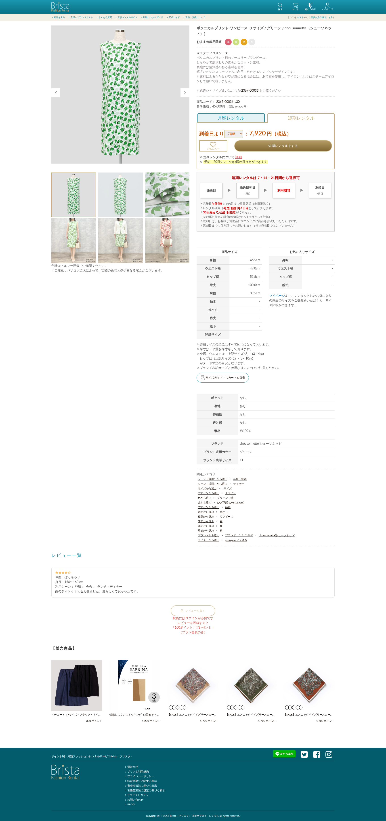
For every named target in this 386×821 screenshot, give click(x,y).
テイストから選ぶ (208, 540)
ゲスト (300, 17)
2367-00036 (249, 90)
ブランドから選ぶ (208, 535)
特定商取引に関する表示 (142, 781)
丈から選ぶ (204, 502)
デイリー (238, 483)
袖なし (224, 512)
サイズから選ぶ (207, 488)
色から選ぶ (204, 498)
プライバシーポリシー (140, 776)
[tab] (73, 195)
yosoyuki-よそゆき (236, 540)
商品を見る (59, 17)
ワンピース (226, 516)
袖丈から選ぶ (206, 512)
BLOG (131, 804)
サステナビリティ (138, 795)
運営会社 (132, 767)
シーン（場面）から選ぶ (212, 479)
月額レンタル (231, 118)
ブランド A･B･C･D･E (239, 535)
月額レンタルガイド (127, 17)
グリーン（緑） (226, 498)
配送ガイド (174, 17)
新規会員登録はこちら (321, 17)
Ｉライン (230, 493)
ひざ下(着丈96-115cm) (230, 502)
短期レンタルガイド (153, 17)
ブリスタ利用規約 (138, 771)
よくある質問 (105, 17)
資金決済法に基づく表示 (142, 785)
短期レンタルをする (283, 145)
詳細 (238, 157)
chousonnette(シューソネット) (277, 535)
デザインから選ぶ (208, 493)
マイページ (277, 295)
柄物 (228, 507)
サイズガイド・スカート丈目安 (225, 377)
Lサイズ (227, 488)
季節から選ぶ (206, 521)
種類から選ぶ (206, 516)
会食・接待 (240, 479)
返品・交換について (195, 17)
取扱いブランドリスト (82, 17)
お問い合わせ (135, 799)
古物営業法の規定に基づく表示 (146, 790)
